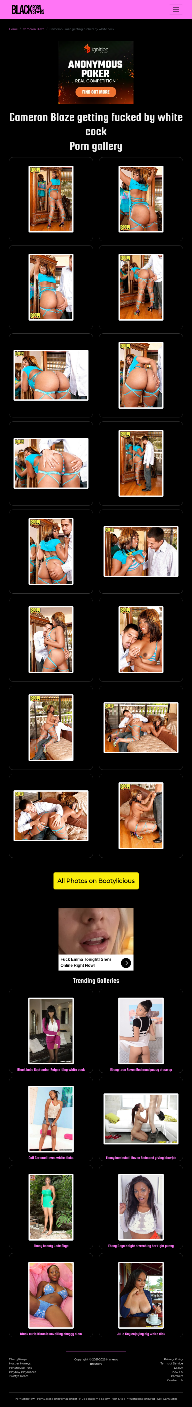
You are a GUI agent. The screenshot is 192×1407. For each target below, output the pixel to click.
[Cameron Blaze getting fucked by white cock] (51, 199)
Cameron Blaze (33, 29)
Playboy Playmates (22, 1372)
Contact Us (175, 1380)
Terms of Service (171, 1363)
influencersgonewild (140, 1398)
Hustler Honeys (19, 1363)
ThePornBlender (65, 1398)
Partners (177, 1376)
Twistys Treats (18, 1376)
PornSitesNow (25, 1398)
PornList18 (44, 1398)
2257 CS (177, 1372)
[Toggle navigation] (176, 10)
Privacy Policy (173, 1359)
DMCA (178, 1367)
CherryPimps (18, 1359)
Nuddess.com (88, 1398)
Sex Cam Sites (167, 1398)
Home (13, 29)
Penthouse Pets (20, 1367)
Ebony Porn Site (112, 1398)
